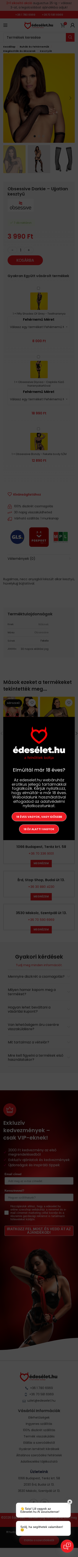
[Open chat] (67, 1546)
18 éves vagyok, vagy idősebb (39, 817)
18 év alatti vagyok (39, 829)
